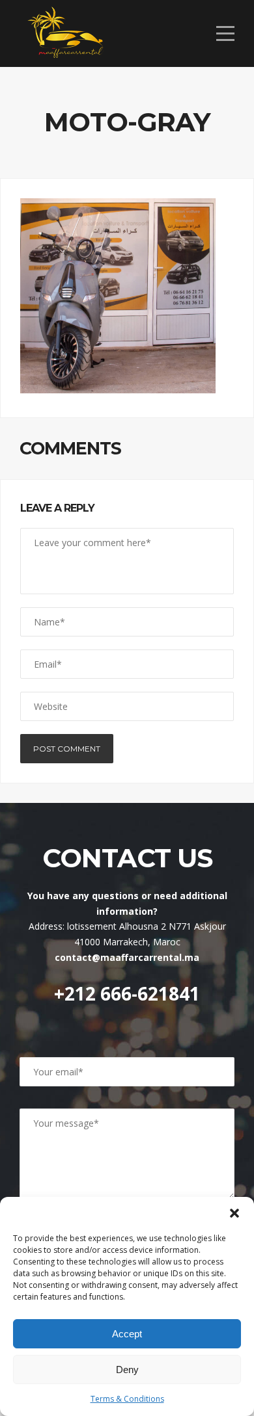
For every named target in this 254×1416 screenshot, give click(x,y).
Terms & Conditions (127, 1398)
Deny (127, 1369)
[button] (234, 1213)
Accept (127, 1333)
